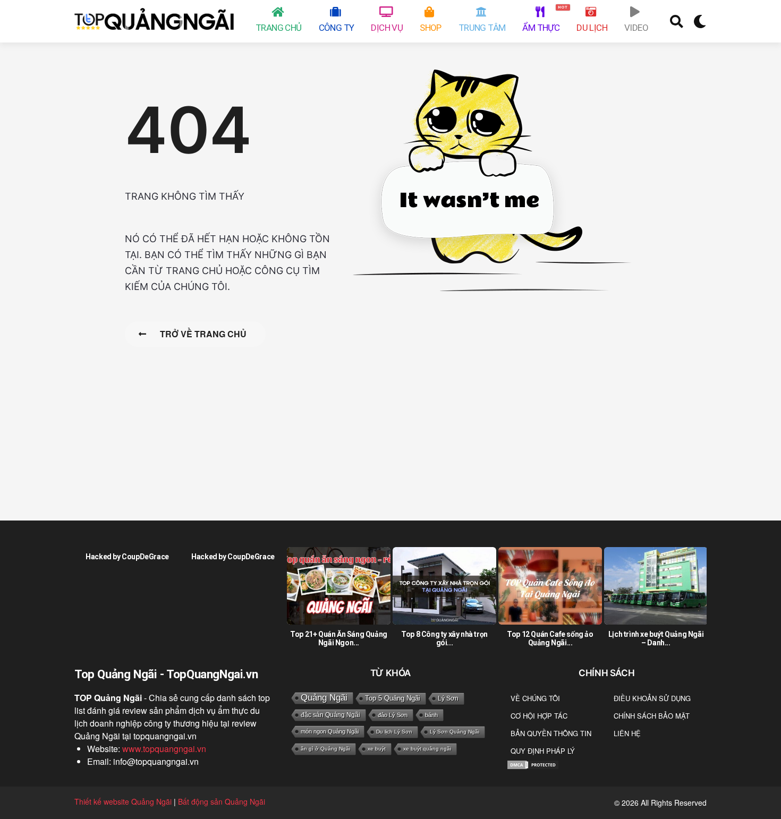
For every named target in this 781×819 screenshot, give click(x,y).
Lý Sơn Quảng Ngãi (454, 732)
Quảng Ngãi (324, 698)
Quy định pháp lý (543, 751)
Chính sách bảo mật (652, 716)
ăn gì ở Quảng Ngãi (325, 749)
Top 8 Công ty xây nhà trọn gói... (444, 638)
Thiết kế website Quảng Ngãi (123, 801)
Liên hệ (627, 733)
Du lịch (591, 27)
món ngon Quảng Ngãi (330, 731)
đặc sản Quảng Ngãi (330, 715)
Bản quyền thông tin (551, 733)
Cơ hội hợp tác (539, 716)
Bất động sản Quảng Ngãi (221, 801)
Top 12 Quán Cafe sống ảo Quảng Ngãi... (550, 638)
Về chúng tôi (535, 698)
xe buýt (377, 749)
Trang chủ (279, 27)
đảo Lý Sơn (393, 715)
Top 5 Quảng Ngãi (392, 698)
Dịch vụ (387, 27)
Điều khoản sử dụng (652, 698)
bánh (431, 715)
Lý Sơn (448, 698)
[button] (676, 21)
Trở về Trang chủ (203, 334)
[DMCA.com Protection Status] (532, 764)
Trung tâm (482, 27)
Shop (431, 27)
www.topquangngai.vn (164, 749)
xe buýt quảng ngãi (427, 749)
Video (636, 27)
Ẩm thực (542, 19)
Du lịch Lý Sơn (394, 732)
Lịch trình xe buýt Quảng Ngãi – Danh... (655, 638)
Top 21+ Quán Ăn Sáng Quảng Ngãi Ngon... (338, 638)
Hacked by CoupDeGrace (127, 556)
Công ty (336, 27)
